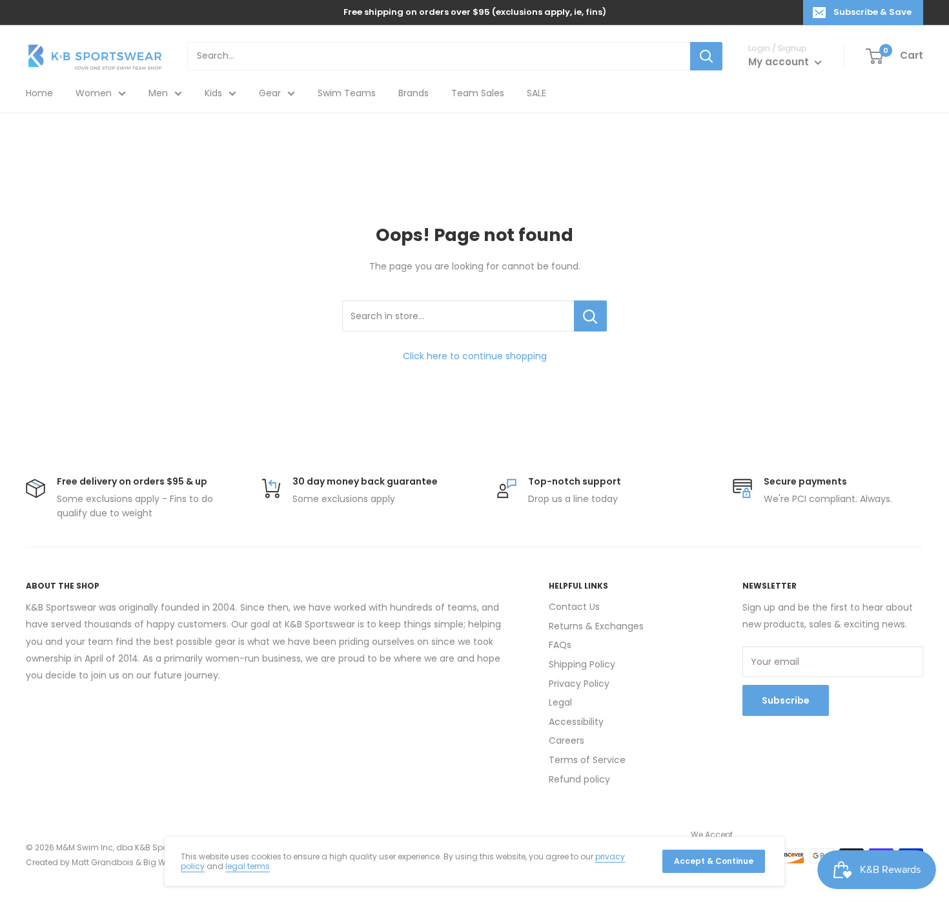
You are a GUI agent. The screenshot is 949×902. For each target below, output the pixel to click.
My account (779, 61)
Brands (413, 93)
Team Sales (477, 93)
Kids (213, 93)
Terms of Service (587, 759)
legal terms (247, 866)
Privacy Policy (579, 683)
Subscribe (786, 700)
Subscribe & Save (872, 12)
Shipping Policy (582, 664)
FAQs (560, 644)
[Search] (706, 56)
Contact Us (574, 606)
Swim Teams (347, 93)
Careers (566, 740)
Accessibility (576, 721)
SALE (536, 93)
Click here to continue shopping (475, 356)
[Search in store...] (590, 315)
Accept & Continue (713, 860)
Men (158, 93)
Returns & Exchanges (596, 626)
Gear (270, 93)
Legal (560, 702)
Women (94, 93)
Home (39, 93)
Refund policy (579, 779)
